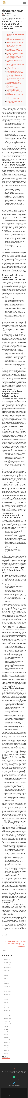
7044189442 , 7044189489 (14, 1085)
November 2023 (7, 994)
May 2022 (6, 1034)
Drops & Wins (9, 67)
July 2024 (6, 972)
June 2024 (6, 975)
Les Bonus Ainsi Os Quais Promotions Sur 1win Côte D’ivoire (15, 99)
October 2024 (7, 964)
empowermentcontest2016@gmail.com (14, 1079)
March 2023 (6, 1007)
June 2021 (6, 1047)
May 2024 (6, 978)
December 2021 (7, 1042)
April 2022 (6, 1037)
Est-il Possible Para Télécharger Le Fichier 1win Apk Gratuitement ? (14, 56)
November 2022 (7, 1018)
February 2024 (7, 986)
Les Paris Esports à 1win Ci (12, 49)
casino (14, 934)
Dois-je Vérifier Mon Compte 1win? (14, 47)
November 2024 (7, 962)
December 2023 (7, 991)
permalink (4, 935)
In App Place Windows (11, 58)
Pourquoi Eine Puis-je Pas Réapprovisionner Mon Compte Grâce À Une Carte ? (15, 75)
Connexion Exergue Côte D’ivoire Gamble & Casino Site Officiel (14, 81)
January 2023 (7, 1013)
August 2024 (7, 970)
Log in (5, 1060)
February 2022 (7, 1039)
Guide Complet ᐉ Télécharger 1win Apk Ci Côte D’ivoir (14, 102)
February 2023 (7, 1010)
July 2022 (6, 1029)
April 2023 (6, 1005)
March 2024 (6, 983)
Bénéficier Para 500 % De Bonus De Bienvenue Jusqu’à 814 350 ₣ (14, 88)
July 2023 (6, 997)
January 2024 (7, 989)
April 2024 (6, 981)
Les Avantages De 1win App (12, 90)
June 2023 (6, 999)
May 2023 (6, 1002)
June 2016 (6, 1053)
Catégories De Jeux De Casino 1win (14, 94)
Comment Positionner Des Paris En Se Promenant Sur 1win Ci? (15, 40)
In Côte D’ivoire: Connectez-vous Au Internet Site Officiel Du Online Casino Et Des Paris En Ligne (15, 64)
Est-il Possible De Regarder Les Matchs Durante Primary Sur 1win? (14, 72)
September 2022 (7, 1023)
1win (3, 186)
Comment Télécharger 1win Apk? (14, 83)
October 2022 (7, 1021)
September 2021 (7, 1045)
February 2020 (7, 1050)
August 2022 (7, 1026)
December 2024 (7, 959)
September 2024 (7, 967)
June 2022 (6, 1031)
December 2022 (7, 1015)
